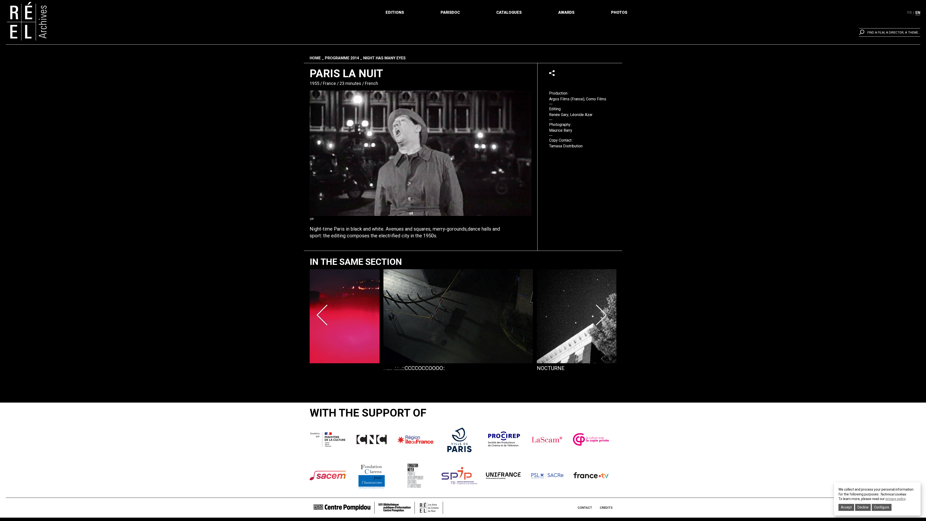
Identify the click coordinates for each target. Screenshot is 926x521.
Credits (606, 507)
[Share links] (552, 73)
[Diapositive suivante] (602, 315)
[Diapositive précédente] (323, 315)
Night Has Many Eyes (384, 58)
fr (909, 12)
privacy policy (895, 499)
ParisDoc (450, 12)
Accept (846, 507)
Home (315, 58)
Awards (566, 12)
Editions (395, 12)
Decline (863, 507)
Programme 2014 (342, 58)
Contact (585, 507)
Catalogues (509, 12)
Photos (619, 12)
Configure (881, 507)
